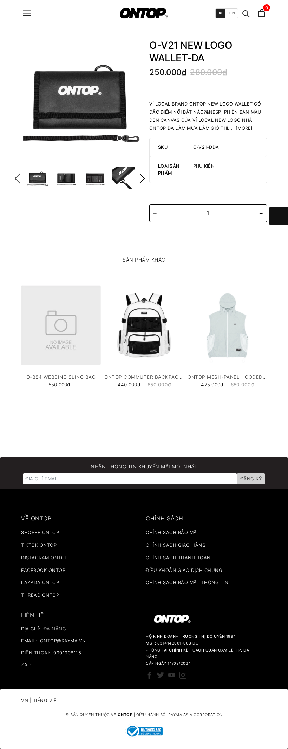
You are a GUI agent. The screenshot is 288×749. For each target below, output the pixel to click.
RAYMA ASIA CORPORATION (195, 714)
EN (232, 13)
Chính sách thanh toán (178, 557)
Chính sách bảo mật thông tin (187, 582)
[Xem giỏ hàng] (261, 13)
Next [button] (142, 178)
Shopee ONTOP (40, 532)
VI (220, 13)
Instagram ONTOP (44, 557)
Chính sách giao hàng (176, 545)
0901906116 (67, 652)
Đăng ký (251, 478)
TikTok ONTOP (39, 545)
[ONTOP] (144, 13)
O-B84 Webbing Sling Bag (61, 377)
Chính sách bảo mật (172, 532)
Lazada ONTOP (40, 582)
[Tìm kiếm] (246, 13)
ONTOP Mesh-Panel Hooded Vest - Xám (227, 377)
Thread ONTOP (40, 595)
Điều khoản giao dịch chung (184, 570)
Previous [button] (17, 178)
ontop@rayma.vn (63, 640)
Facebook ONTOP (43, 570)
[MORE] (244, 128)
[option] (80, 99)
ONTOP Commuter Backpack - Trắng (144, 377)
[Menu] (27, 13)
